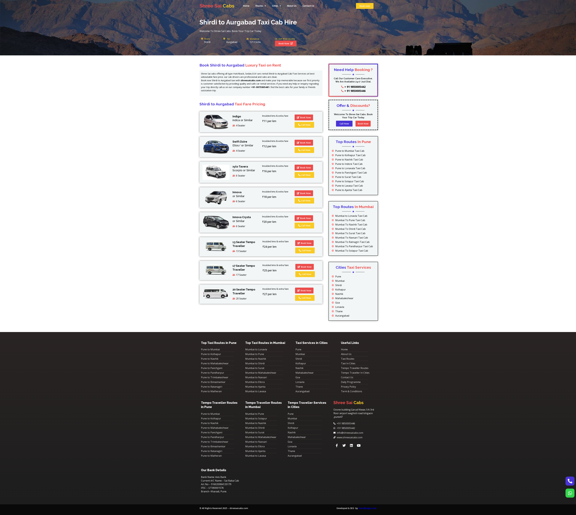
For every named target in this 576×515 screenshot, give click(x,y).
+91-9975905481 (260, 87)
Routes (259, 6)
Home (246, 6)
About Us (291, 6)
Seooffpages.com (367, 508)
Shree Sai (217, 6)
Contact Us (308, 6)
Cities (275, 6)
